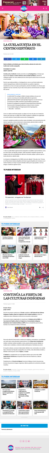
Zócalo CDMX (16, 370)
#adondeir (38, 103)
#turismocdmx (11, 105)
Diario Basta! (17, 447)
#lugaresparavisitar (25, 107)
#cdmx (32, 105)
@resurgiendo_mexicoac (14, 94)
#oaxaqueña (18, 105)
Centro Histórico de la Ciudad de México (29, 216)
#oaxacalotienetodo (31, 103)
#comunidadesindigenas (13, 107)
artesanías (14, 369)
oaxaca (13, 218)
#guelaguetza (33, 107)
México (35, 447)
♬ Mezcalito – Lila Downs (13, 108)
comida (42, 216)
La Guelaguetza (7, 218)
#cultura (37, 105)
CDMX (32, 447)
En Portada (39, 447)
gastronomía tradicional (38, 369)
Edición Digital (27, 447)
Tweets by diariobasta (6, 429)
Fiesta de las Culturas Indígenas (24, 369)
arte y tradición (15, 216)
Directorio (22, 447)
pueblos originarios (8, 370)
